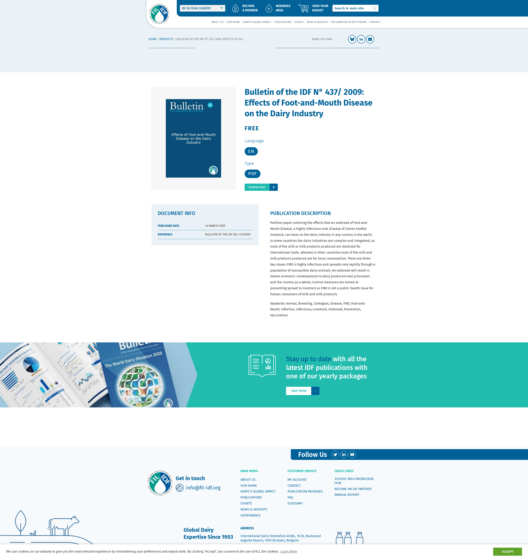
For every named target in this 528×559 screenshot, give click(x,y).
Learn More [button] (288, 551)
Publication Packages (305, 491)
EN (251, 151)
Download (257, 187)
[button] (217, 22)
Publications (251, 497)
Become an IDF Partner (353, 489)
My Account (297, 480)
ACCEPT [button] (508, 551)
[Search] (374, 8)
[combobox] (355, 8)
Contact (294, 486)
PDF (252, 173)
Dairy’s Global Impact (258, 491)
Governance (250, 515)
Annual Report (347, 495)
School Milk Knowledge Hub (354, 481)
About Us (248, 480)
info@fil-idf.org (203, 488)
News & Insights (253, 509)
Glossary (295, 503)
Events (246, 503)
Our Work (248, 486)
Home (152, 39)
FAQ (290, 497)
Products (166, 39)
